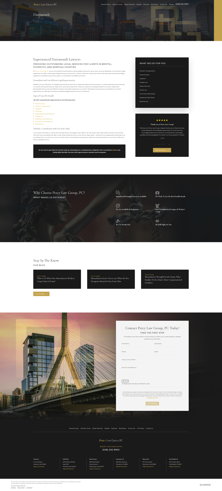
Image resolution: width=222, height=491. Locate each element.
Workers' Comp (85, 428)
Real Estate (122, 428)
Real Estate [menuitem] (154, 4)
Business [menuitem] (146, 4)
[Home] (45, 4)
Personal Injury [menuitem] (106, 4)
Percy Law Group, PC (42, 71)
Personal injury (40, 103)
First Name (125, 343)
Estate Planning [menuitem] (129, 4)
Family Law (131, 428)
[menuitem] (162, 71)
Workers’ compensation (43, 106)
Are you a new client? (129, 359)
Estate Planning (97, 428)
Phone (124, 351)
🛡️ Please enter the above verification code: (136, 383)
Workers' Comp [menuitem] (117, 4)
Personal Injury (74, 428)
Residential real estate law (43, 119)
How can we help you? (129, 367)
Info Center (140, 428)
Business (114, 428)
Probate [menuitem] (139, 4)
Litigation (38, 109)
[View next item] (169, 144)
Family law (38, 111)
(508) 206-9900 (182, 4)
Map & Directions (38, 466)
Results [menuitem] (171, 4)
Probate (107, 428)
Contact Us (149, 428)
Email (156, 351)
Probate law (39, 116)
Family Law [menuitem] (163, 4)
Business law (39, 124)
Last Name (157, 343)
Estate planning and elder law (45, 114)
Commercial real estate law (44, 121)
